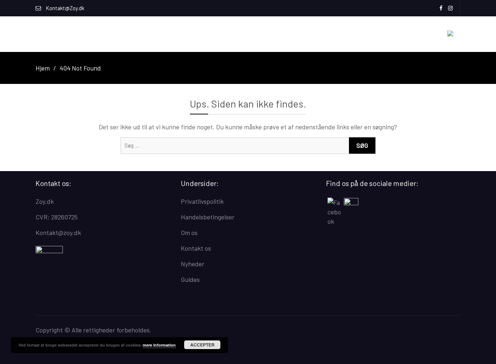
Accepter (202, 344)
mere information (159, 345)
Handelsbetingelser (208, 217)
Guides (190, 279)
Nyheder (192, 264)
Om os (189, 232)
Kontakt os (196, 248)
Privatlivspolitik (202, 201)
